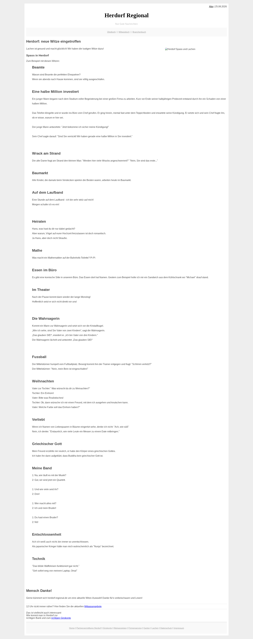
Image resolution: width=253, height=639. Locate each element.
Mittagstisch (124, 32)
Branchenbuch (139, 32)
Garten (146, 628)
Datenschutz (166, 628)
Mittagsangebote (93, 606)
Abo (211, 6)
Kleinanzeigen (120, 628)
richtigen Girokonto (61, 618)
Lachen (155, 628)
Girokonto (107, 628)
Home (72, 628)
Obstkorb (111, 32)
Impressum (179, 628)
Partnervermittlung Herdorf (88, 628)
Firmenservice (135, 628)
